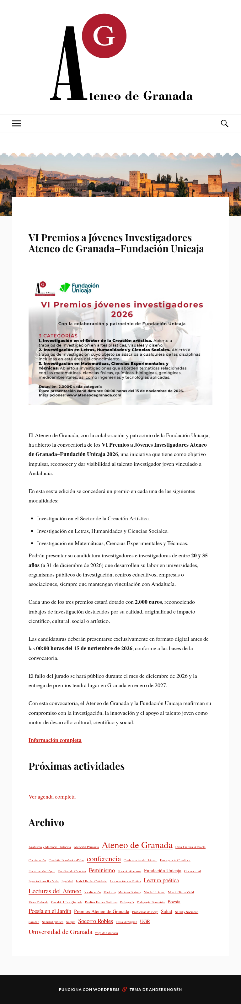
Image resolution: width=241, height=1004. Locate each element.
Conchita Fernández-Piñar (66, 860)
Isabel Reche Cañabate (91, 881)
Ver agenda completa (52, 796)
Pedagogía (127, 902)
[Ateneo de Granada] (120, 56)
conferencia (104, 858)
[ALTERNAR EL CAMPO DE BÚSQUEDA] (224, 123)
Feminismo (102, 870)
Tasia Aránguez (126, 922)
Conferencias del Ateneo (140, 860)
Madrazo (109, 892)
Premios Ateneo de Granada (101, 911)
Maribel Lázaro (154, 892)
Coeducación (37, 860)
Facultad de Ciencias (72, 871)
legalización (92, 892)
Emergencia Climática (175, 860)
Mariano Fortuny (129, 892)
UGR (145, 921)
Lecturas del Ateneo (55, 890)
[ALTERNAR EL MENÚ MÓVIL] (16, 123)
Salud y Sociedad (186, 912)
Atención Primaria (86, 847)
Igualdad (67, 881)
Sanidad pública (52, 922)
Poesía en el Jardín (50, 911)
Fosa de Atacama (129, 871)
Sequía (70, 922)
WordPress (106, 989)
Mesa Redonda (38, 902)
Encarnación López (42, 871)
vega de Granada (106, 933)
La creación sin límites (125, 881)
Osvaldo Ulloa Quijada (66, 902)
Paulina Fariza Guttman (101, 902)
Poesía (174, 901)
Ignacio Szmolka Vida (44, 881)
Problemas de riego (145, 912)
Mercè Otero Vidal (181, 892)
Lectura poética (161, 880)
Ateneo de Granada (137, 844)
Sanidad (34, 922)
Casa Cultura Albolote (190, 847)
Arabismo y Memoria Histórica (50, 847)
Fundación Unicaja (162, 870)
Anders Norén (165, 989)
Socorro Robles (95, 921)
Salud (166, 911)
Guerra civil (192, 871)
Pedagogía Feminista (151, 902)
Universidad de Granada (60, 931)
